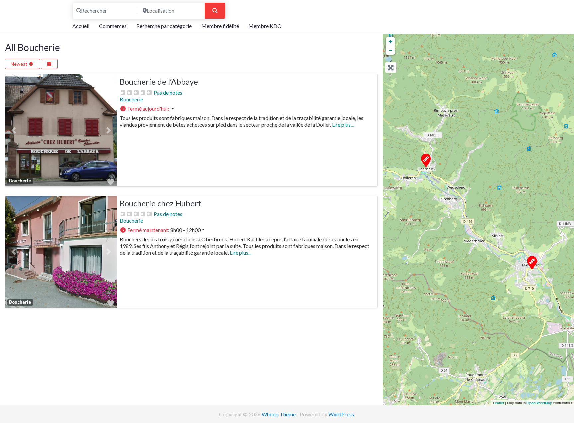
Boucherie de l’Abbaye (159, 81)
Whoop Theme (279, 414)
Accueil (80, 26)
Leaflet (498, 402)
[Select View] (49, 64)
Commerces (113, 26)
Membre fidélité (220, 26)
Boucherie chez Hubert (160, 203)
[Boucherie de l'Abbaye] (532, 262)
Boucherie (131, 99)
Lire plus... (343, 124)
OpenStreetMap (539, 402)
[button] (13, 130)
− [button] (390, 50)
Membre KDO (265, 26)
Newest (19, 64)
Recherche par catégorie (164, 26)
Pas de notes (168, 92)
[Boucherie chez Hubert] (425, 160)
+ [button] (390, 41)
